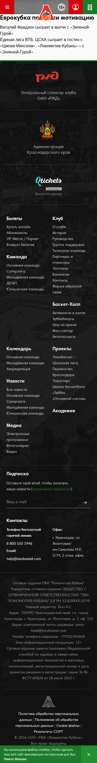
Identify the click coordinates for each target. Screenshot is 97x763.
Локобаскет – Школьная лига (65, 360)
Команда (16, 257)
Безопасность (64, 337)
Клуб (58, 219)
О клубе (59, 227)
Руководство (63, 239)
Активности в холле (69, 313)
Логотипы (60, 269)
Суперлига (15, 272)
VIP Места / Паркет (22, 239)
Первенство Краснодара (63, 372)
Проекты (62, 349)
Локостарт (61, 381)
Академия (64, 411)
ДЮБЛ (11, 283)
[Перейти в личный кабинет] (76, 7)
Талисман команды (69, 251)
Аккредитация (18, 369)
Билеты (14, 219)
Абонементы (16, 233)
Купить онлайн (18, 227)
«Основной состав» (69, 399)
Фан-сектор (63, 331)
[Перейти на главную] (46, 13)
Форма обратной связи (67, 289)
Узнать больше (15, 759)
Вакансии (61, 275)
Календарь (18, 349)
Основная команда (23, 266)
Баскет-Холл (66, 304)
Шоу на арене (65, 325)
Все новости (16, 390)
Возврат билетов (20, 245)
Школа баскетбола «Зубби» (69, 390)
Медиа (13, 426)
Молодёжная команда (25, 277)
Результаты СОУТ (48, 732)
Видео (11, 452)
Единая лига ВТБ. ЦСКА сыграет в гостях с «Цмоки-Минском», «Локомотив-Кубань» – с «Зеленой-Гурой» (42, 45)
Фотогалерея (17, 446)
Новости (15, 381)
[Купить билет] (90, 7)
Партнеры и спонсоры (63, 260)
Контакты (60, 281)
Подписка (17, 474)
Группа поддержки (68, 245)
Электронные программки (17, 437)
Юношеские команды (25, 289)
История (59, 233)
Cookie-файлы (68, 726)
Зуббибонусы (63, 319)
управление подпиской (51, 489)
